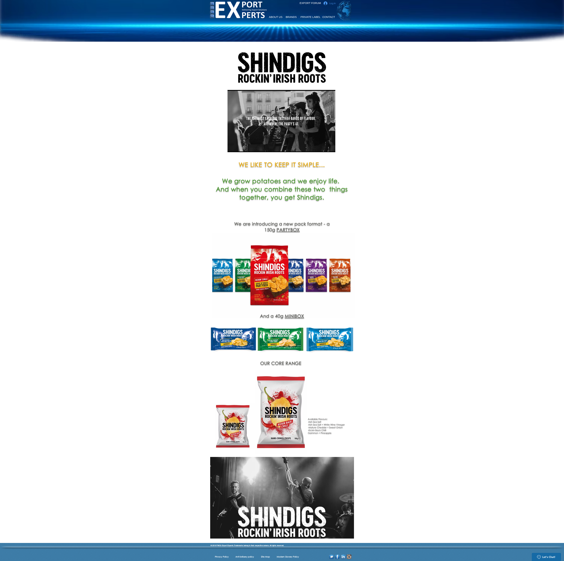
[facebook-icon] (337, 556)
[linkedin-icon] (343, 556)
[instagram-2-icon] (349, 556)
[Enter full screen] (331, 148)
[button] (276, 17)
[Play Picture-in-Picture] (326, 148)
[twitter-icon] (331, 556)
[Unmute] (236, 148)
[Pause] (231, 148)
